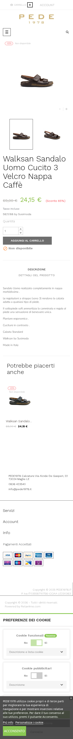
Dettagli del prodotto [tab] (36, 275)
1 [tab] (37, 437)
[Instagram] (42, 465)
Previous (61, 109)
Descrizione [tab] (37, 269)
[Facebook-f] (31, 465)
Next (65, 109)
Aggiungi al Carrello (27, 240)
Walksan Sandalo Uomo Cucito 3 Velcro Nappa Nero (19, 421)
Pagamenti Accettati (17, 544)
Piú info (8, 722)
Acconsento (14, 731)
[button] (36, 652)
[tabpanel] (20, 409)
